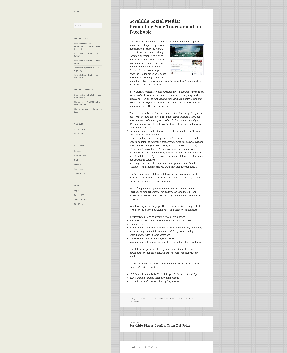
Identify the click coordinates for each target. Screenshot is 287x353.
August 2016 (79, 129)
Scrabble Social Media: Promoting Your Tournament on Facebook (87, 46)
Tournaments (80, 173)
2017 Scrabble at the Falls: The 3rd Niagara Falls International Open (164, 274)
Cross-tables (136, 70)
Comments (80, 199)
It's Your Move (80, 155)
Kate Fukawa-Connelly (158, 298)
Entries (79, 195)
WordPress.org (80, 204)
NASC (76, 160)
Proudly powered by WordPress (143, 347)
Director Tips (79, 151)
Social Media (79, 169)
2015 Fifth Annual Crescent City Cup (148, 281)
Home (76, 11)
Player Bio (78, 164)
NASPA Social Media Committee (146, 195)
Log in (76, 190)
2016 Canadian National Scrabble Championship (154, 277)
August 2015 (79, 133)
